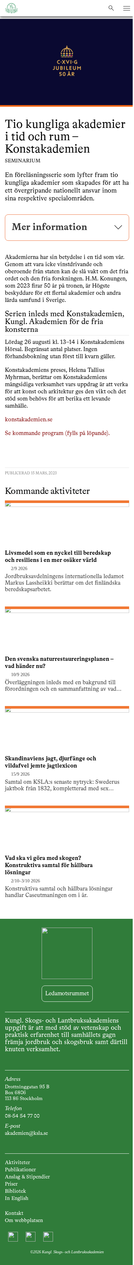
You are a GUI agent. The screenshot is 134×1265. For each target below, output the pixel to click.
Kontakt (14, 1213)
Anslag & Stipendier (27, 1177)
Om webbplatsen (24, 1220)
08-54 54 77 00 (22, 1116)
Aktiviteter (17, 1162)
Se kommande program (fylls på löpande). (57, 433)
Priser (11, 1184)
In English (16, 1198)
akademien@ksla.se (26, 1133)
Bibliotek (15, 1191)
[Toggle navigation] (126, 8)
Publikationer (20, 1170)
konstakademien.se (28, 420)
